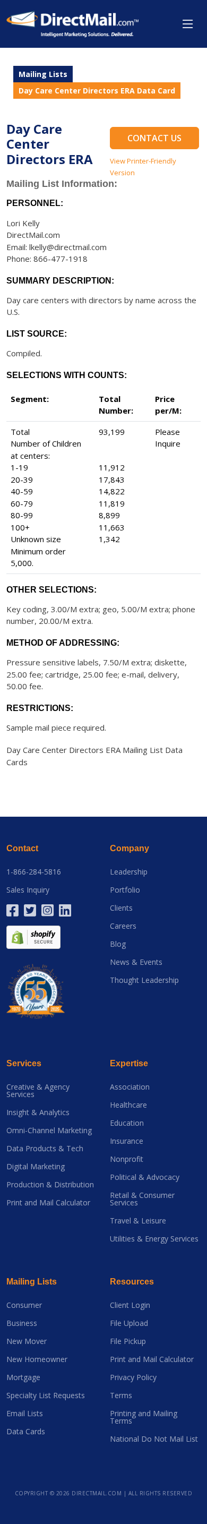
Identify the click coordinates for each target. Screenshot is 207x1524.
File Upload (129, 1323)
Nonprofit (126, 1159)
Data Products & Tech (44, 1148)
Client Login (130, 1305)
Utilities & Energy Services (154, 1239)
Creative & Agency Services (38, 1090)
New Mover (26, 1341)
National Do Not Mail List (154, 1439)
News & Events (136, 962)
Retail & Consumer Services (142, 1199)
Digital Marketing (35, 1166)
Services (23, 1063)
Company (129, 848)
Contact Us (154, 138)
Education (127, 1123)
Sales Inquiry (27, 890)
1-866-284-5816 (33, 872)
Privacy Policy (133, 1377)
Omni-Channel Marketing (49, 1130)
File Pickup (128, 1341)
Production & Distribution (50, 1184)
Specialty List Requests (45, 1395)
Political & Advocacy (144, 1177)
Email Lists (24, 1413)
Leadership (129, 872)
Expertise (129, 1063)
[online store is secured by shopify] (33, 936)
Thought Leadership (144, 980)
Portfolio (125, 890)
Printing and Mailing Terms (143, 1417)
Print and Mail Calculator (48, 1202)
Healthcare (128, 1105)
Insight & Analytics (38, 1112)
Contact (22, 848)
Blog (118, 944)
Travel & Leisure (138, 1221)
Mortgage (23, 1377)
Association (130, 1087)
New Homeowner (36, 1359)
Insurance (126, 1141)
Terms (121, 1395)
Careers (123, 926)
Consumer (24, 1305)
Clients (121, 908)
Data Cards (25, 1431)
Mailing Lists (43, 74)
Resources (132, 1281)
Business (21, 1323)
